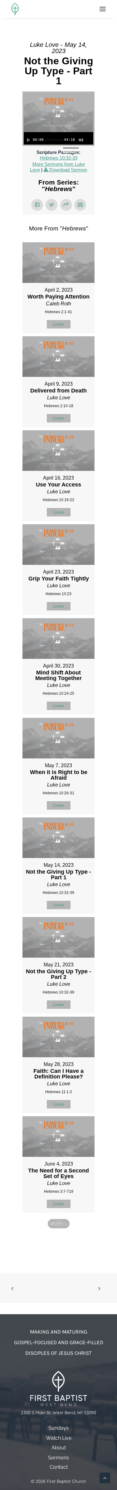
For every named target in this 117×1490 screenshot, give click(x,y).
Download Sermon (68, 169)
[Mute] (80, 139)
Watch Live (58, 1438)
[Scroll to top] (105, 1477)
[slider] (72, 147)
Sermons (58, 1458)
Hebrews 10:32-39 (58, 157)
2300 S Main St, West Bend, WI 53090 (58, 1412)
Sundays (58, 1428)
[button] (102, 9)
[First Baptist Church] (15, 9)
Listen (58, 324)
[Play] (27, 139)
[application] (58, 138)
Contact (59, 1467)
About (58, 1448)
